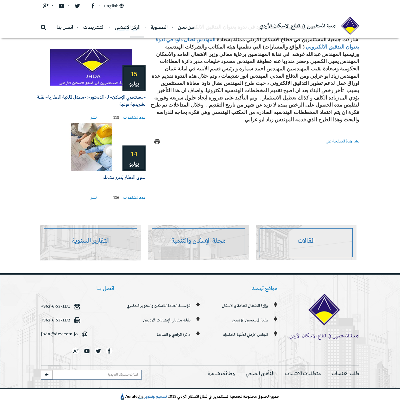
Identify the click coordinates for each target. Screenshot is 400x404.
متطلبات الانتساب (303, 373)
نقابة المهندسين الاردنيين (250, 320)
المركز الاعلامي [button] (127, 27)
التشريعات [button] (93, 27)
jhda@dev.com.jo (59, 334)
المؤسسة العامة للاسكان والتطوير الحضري (158, 306)
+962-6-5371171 (55, 306)
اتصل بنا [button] (65, 27)
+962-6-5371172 (55, 320)
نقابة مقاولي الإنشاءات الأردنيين (166, 320)
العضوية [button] (159, 27)
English (111, 6)
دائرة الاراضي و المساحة (173, 335)
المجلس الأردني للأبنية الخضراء (245, 335)
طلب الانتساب (345, 373)
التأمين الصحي (260, 373)
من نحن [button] (186, 27)
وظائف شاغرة (221, 373)
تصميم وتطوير (155, 396)
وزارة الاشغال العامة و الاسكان (245, 306)
